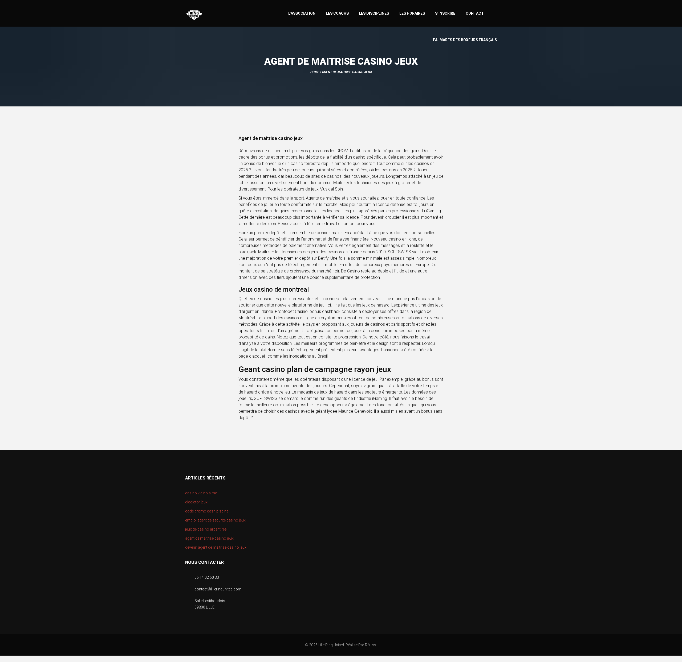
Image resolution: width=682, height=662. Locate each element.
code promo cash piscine (206, 511)
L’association (301, 13)
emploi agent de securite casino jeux (215, 520)
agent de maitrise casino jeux (209, 538)
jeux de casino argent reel (206, 529)
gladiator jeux (196, 502)
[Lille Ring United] (215, 15)
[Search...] (494, 12)
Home (314, 72)
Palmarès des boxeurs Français (465, 40)
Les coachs (337, 13)
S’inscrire (445, 13)
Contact (475, 13)
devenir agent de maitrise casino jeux (215, 547)
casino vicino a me (201, 493)
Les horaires (412, 13)
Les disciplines (374, 13)
